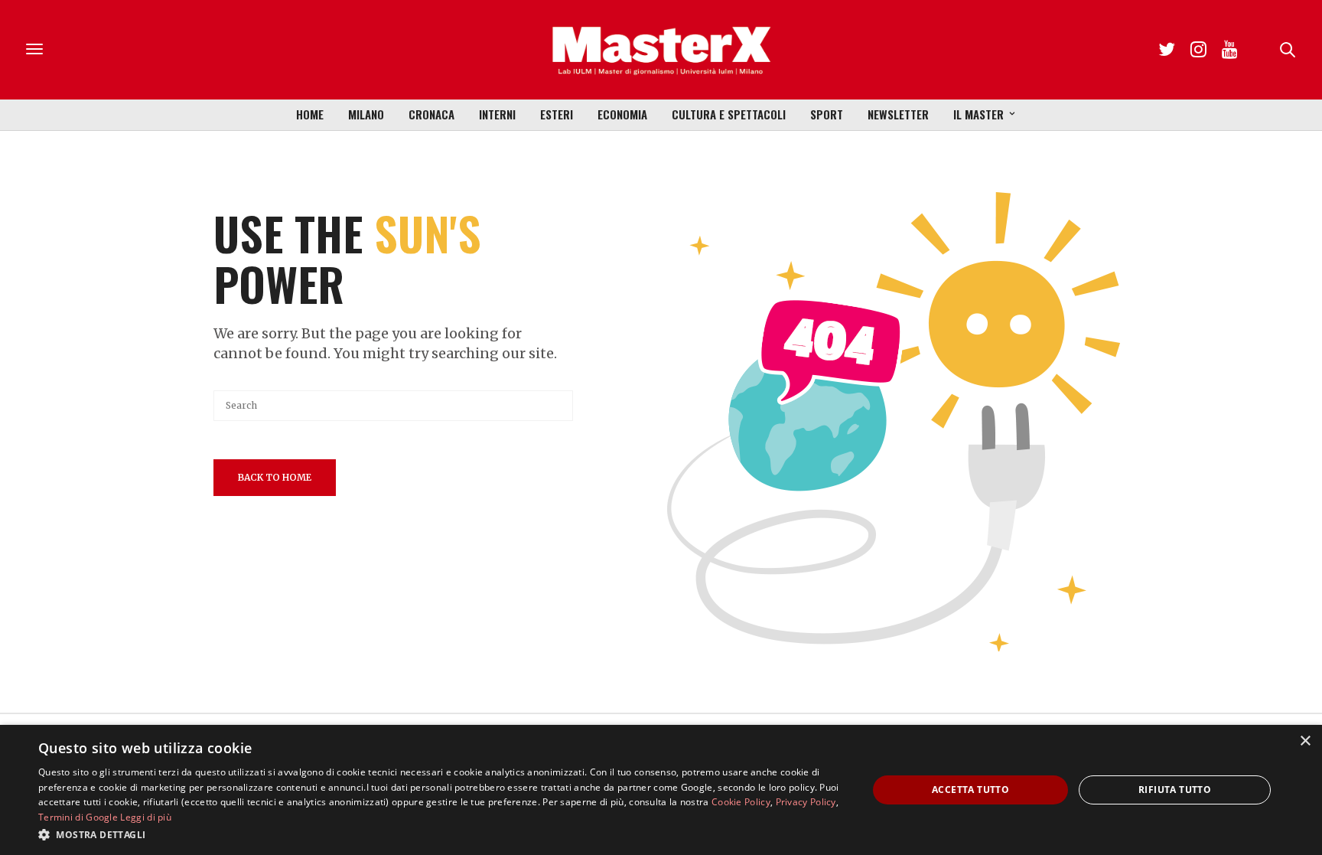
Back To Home (274, 477)
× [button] (1305, 741)
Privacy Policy (806, 801)
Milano (366, 114)
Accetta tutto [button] (970, 789)
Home (310, 114)
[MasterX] (661, 50)
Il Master (978, 114)
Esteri (556, 114)
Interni (497, 114)
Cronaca (431, 114)
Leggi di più (145, 817)
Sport (826, 114)
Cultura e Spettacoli (729, 114)
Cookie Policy (740, 801)
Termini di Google (78, 817)
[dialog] (661, 790)
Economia (622, 114)
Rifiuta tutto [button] (1174, 789)
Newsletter (898, 114)
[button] (440, 834)
